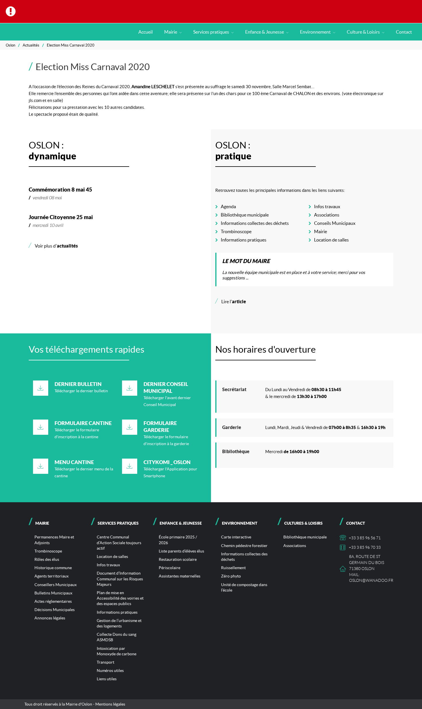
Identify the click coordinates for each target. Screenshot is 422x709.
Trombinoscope (236, 231)
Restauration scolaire (178, 559)
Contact (404, 31)
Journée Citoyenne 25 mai (61, 217)
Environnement (316, 31)
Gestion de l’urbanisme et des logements (119, 623)
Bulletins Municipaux (53, 593)
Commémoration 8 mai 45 (60, 189)
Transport (105, 662)
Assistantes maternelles (179, 576)
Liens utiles (107, 679)
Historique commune (53, 567)
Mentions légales (110, 704)
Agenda (228, 206)
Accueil (145, 31)
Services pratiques (211, 31)
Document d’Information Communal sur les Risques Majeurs (120, 578)
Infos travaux (327, 206)
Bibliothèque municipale (245, 214)
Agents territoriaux (51, 576)
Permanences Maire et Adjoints (54, 540)
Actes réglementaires (53, 601)
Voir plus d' (53, 245)
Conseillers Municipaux (55, 584)
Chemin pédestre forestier (244, 545)
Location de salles (331, 239)
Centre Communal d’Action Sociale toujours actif (119, 542)
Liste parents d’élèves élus (181, 551)
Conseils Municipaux (334, 223)
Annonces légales (49, 618)
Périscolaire (169, 567)
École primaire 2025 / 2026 (178, 540)
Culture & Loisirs (364, 31)
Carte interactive (236, 537)
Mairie (171, 31)
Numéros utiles (110, 670)
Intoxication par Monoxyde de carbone (116, 651)
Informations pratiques (243, 239)
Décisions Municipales (54, 609)
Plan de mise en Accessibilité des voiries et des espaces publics (120, 598)
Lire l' (230, 301)
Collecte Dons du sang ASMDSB (116, 637)
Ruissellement (233, 567)
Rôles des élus (46, 559)
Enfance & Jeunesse (265, 31)
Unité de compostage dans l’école (244, 587)
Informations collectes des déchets (255, 223)
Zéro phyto (231, 576)
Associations (326, 214)
